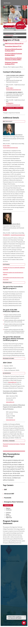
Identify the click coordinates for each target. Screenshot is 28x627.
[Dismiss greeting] (25, 616)
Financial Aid (6, 17)
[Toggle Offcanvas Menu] (4, 44)
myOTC (8, 588)
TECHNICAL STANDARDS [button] (9, 440)
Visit (15, 33)
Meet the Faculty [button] (7, 121)
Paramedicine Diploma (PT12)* (13, 46)
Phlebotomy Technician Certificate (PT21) (11, 63)
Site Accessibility (10, 620)
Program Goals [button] (7, 282)
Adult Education (7, 3)
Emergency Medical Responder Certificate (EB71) (13, 50)
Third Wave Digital (19, 625)
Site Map (8, 594)
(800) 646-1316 (6, 567)
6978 (11, 103)
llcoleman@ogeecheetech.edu (13, 89)
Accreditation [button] (7, 373)
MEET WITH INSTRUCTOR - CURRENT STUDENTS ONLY (13, 108)
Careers (8, 589)
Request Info (15, 37)
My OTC (5, 40)
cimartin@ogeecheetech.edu (13, 105)
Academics (6, 12)
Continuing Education (8, 10)
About (5, 23)
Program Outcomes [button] (8, 358)
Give (15, 30)
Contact (5, 569)
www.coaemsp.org (10, 420)
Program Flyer (8, 505)
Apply (15, 26)
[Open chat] (24, 623)
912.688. (8, 103)
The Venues (9, 593)
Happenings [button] (6, 264)
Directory (8, 586)
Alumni (5, 6)
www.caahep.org (12, 382)
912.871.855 (9, 88)
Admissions (6, 14)
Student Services (7, 20)
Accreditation (9, 591)
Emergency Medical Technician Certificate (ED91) (13, 54)
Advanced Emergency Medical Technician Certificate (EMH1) (13, 58)
